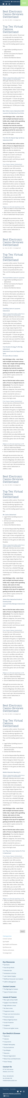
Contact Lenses (7, 939)
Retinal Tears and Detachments (12, 1059)
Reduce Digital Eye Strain (10, 1019)
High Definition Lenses (10, 1005)
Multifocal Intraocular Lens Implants (13, 979)
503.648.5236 (7, 1)
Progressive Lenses (9, 1011)
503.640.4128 (8, 1078)
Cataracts (6, 1039)
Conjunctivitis (7, 1042)
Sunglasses (7, 1025)
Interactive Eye (8, 970)
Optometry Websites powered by (12, 1093)
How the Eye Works (9, 967)
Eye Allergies (7, 1050)
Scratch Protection (9, 1022)
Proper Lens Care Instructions (12, 1014)
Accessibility (12, 1089)
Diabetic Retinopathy (9, 1044)
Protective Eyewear (9, 1017)
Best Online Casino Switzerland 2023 (13, 111)
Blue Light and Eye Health (11, 1000)
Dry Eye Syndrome (9, 1047)
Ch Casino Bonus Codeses (10, 356)
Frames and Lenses (8, 950)
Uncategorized (7, 953)
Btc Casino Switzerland (9, 515)
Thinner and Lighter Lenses (11, 1028)
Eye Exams (7, 964)
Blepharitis (7, 1036)
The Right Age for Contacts (11, 989)
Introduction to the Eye (10, 973)
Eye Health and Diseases (10, 944)
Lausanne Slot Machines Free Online (13, 113)
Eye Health (6, 941)
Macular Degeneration (10, 1056)
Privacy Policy (6, 1089)
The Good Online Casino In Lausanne (13, 278)
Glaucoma (6, 1053)
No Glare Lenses (8, 1008)
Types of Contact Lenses (10, 992)
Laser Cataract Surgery (10, 976)
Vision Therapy (8, 1061)
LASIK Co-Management (10, 982)
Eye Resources (7, 947)
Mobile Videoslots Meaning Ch (11, 772)
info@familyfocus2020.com (19, 1)
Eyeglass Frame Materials (10, 1002)
